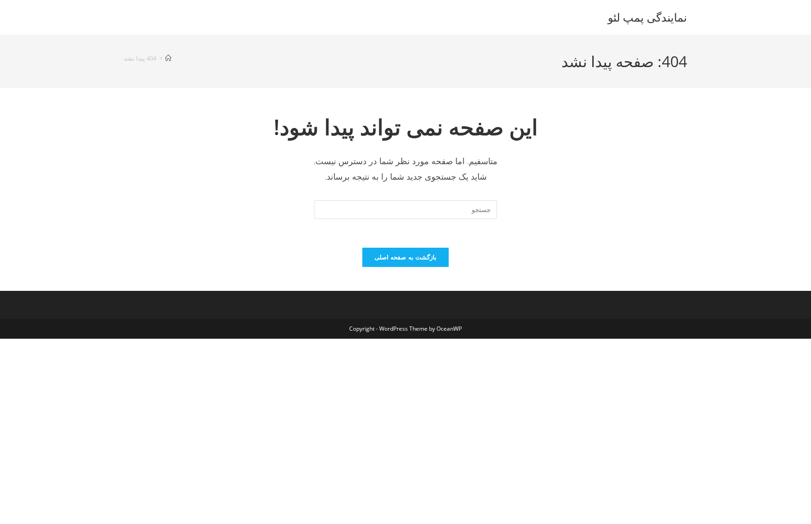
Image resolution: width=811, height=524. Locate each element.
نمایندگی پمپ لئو (647, 17)
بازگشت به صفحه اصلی (405, 257)
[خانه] (168, 58)
